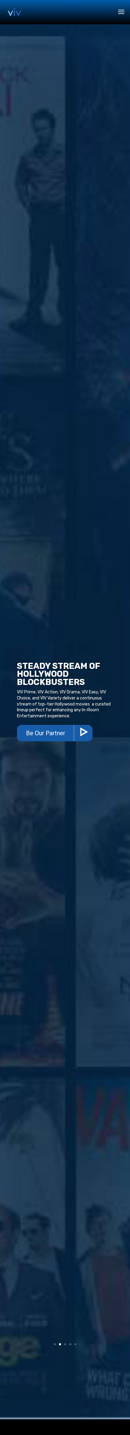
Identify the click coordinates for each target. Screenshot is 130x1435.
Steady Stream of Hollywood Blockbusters (58, 674)
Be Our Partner (45, 733)
